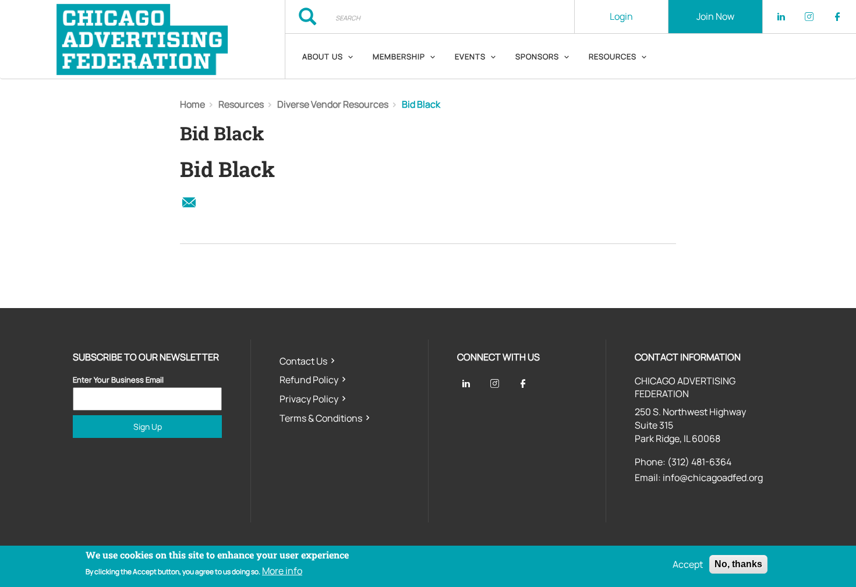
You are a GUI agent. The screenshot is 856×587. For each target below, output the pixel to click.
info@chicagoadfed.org (713, 477)
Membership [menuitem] (399, 56)
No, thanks (738, 564)
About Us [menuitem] (322, 56)
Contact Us (303, 361)
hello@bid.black (188, 202)
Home (192, 104)
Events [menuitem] (470, 56)
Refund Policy (309, 379)
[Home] (142, 39)
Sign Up (147, 426)
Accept (688, 564)
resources (241, 104)
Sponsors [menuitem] (537, 56)
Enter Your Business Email (118, 379)
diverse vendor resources (332, 104)
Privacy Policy (309, 398)
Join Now (715, 16)
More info (282, 571)
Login (621, 16)
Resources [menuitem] (612, 56)
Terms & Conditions (321, 418)
